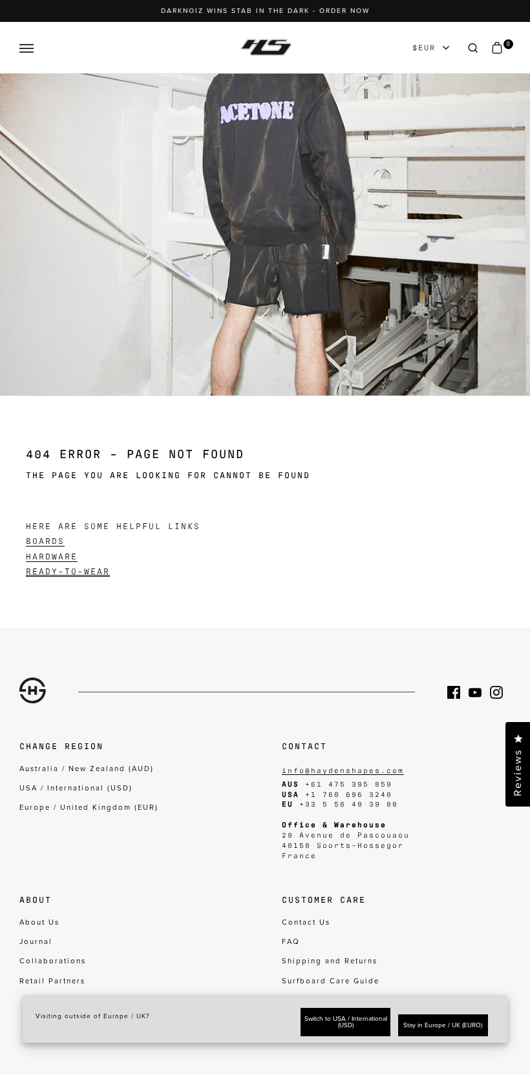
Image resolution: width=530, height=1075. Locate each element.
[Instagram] (500, 692)
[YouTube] (479, 692)
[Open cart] (497, 48)
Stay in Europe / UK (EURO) (442, 1025)
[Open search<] (473, 48)
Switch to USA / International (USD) (345, 1022)
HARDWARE (52, 555)
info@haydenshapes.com (343, 769)
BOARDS (45, 540)
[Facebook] (458, 692)
